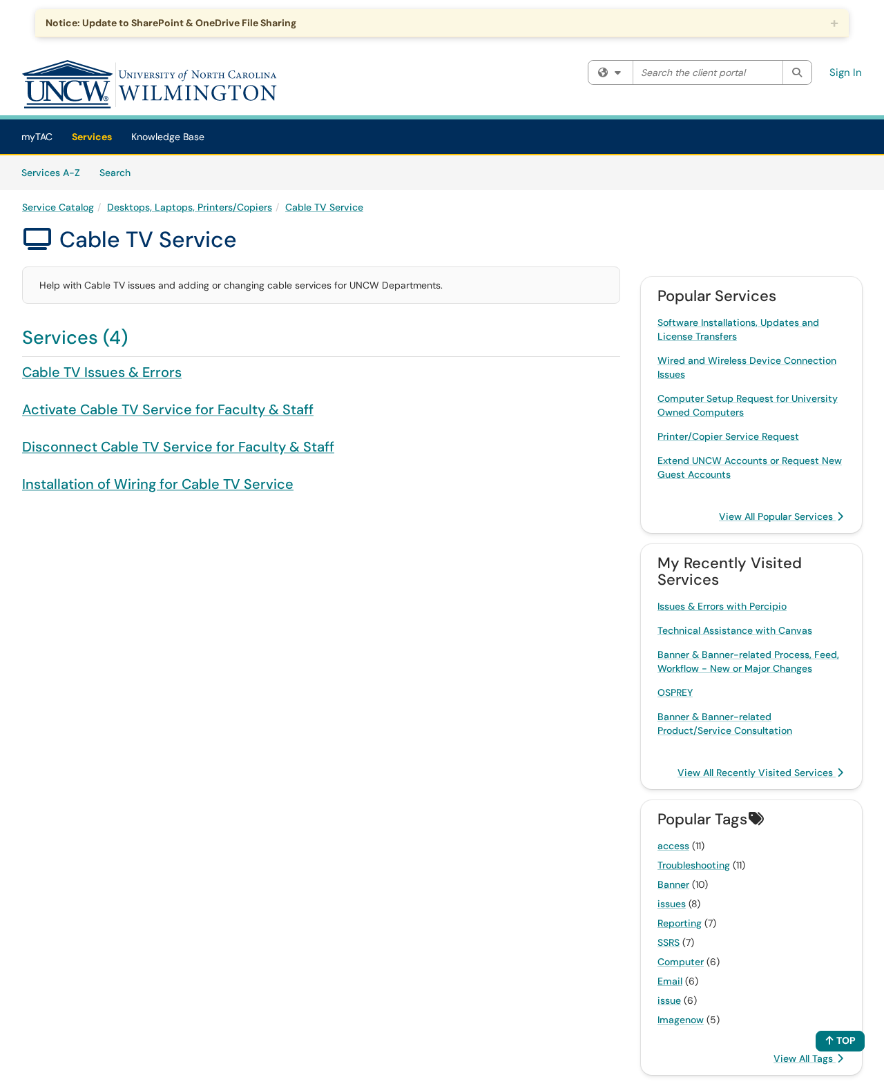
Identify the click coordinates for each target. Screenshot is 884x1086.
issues (671, 904)
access (673, 846)
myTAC (36, 136)
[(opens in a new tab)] (150, 84)
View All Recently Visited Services (757, 772)
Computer (680, 962)
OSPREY (675, 692)
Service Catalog (58, 207)
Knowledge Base (167, 136)
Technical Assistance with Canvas (734, 630)
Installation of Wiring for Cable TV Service (158, 484)
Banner (673, 884)
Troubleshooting (693, 865)
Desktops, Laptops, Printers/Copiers (189, 207)
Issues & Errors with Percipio (722, 606)
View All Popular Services (777, 516)
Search (119, 172)
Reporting (679, 923)
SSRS (668, 942)
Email (669, 981)
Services (92, 136)
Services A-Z (50, 172)
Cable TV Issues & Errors (102, 372)
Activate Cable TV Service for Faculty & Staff (168, 409)
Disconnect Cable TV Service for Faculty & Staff (178, 447)
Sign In (845, 72)
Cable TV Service (324, 207)
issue (669, 1000)
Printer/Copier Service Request (728, 436)
